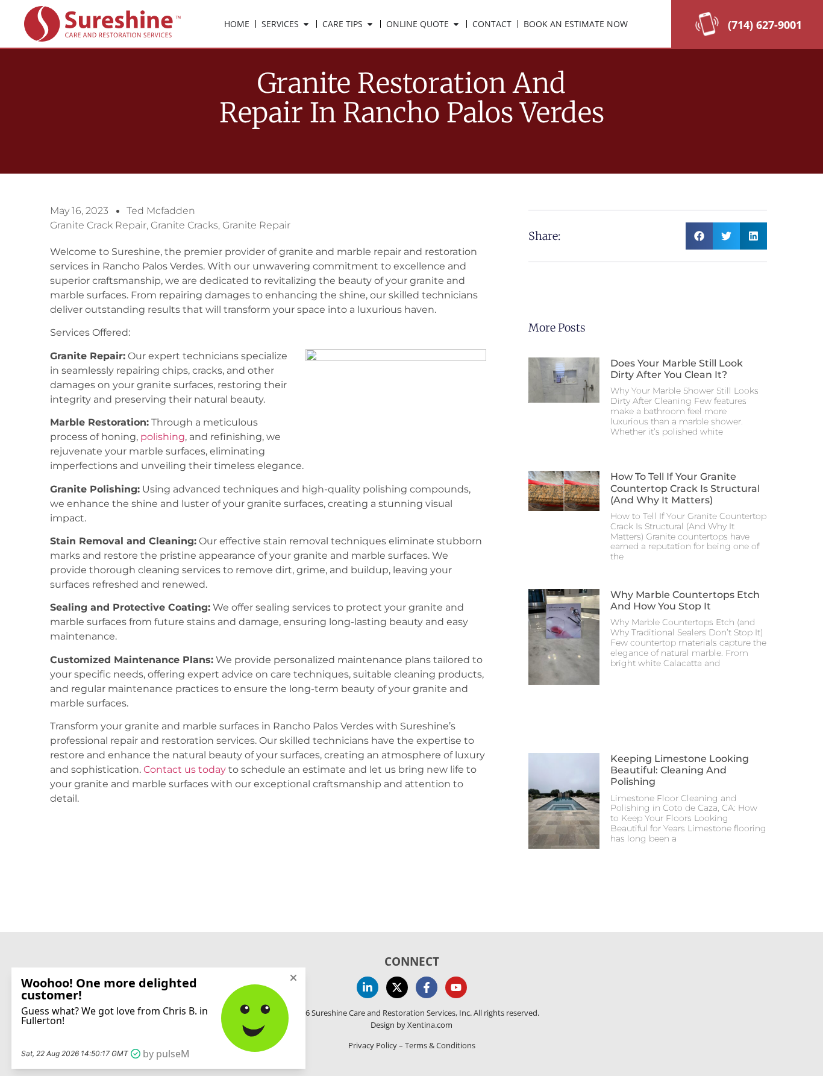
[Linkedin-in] (367, 987)
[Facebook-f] (426, 987)
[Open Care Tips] (370, 23)
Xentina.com (429, 1024)
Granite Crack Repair (98, 225)
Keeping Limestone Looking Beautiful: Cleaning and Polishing (679, 770)
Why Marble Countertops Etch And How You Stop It (685, 600)
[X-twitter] (397, 987)
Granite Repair (256, 225)
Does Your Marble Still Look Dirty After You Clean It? (676, 368)
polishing (162, 436)
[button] (699, 236)
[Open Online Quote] (456, 23)
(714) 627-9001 (765, 24)
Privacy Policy (372, 1045)
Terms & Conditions (440, 1045)
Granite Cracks (184, 225)
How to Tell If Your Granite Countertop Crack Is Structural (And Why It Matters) (685, 488)
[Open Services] (306, 23)
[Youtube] (456, 987)
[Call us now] (707, 33)
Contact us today (184, 769)
